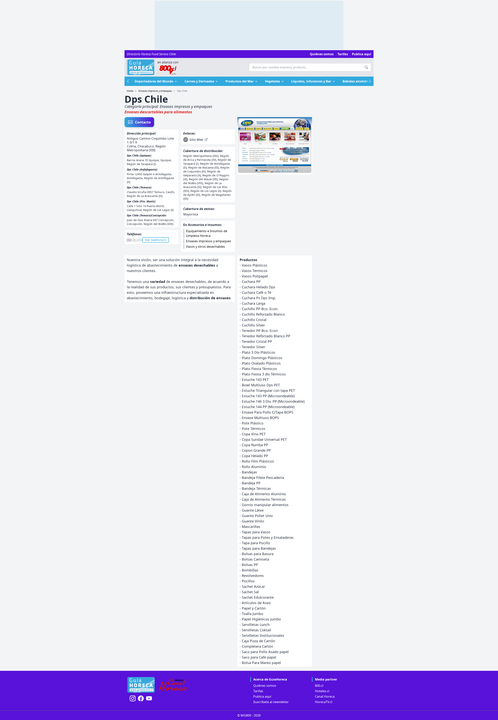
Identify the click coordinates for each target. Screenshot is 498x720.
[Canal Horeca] (173, 685)
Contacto (143, 122)
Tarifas (343, 54)
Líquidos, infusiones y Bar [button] (311, 81)
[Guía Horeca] (140, 67)
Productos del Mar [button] (239, 81)
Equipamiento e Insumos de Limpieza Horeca (206, 233)
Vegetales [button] (272, 81)
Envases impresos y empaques (155, 91)
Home (130, 91)
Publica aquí (361, 54)
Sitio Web (196, 139)
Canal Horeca (325, 696)
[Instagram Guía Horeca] (133, 698)
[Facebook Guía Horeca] (141, 698)
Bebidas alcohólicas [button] (358, 81)
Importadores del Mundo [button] (154, 81)
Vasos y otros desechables (205, 246)
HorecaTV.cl (323, 702)
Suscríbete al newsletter (271, 702)
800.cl (319, 685)
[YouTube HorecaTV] (149, 698)
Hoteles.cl (322, 691)
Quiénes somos (322, 54)
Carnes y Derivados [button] (199, 81)
